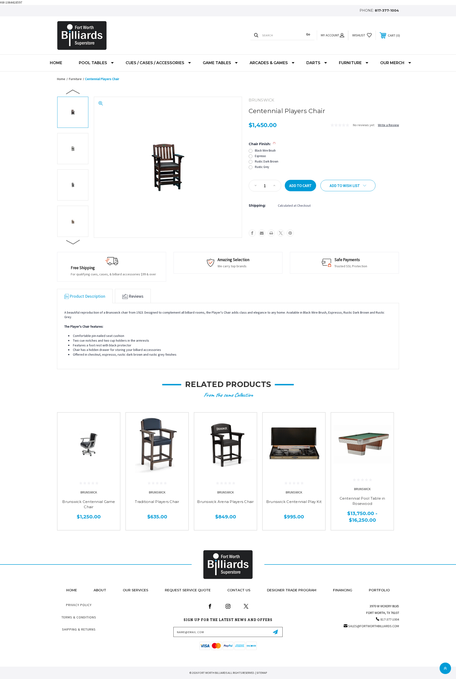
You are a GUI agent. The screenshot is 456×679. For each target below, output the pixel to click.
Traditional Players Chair (157, 501)
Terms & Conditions (79, 617)
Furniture (350, 63)
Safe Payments (347, 259)
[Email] (261, 233)
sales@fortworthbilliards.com (373, 626)
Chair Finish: (262, 144)
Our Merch (392, 63)
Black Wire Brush (265, 150)
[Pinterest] (290, 233)
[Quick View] (110, 422)
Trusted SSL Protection (350, 266)
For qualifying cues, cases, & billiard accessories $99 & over (113, 274)
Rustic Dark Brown (266, 161)
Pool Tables (93, 63)
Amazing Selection (233, 259)
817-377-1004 (387, 10)
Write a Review (388, 125)
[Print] (271, 233)
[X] (280, 233)
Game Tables (217, 63)
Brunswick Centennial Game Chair (88, 504)
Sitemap (261, 672)
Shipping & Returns (79, 629)
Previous (73, 91)
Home (56, 63)
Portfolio (379, 590)
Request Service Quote (188, 590)
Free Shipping (83, 267)
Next (73, 241)
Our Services (135, 590)
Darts (313, 63)
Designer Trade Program (291, 590)
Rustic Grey (262, 166)
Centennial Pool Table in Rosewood (362, 501)
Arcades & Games (269, 63)
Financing (342, 590)
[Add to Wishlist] (110, 434)
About (100, 590)
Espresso (260, 156)
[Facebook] (252, 233)
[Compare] (110, 446)
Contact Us (238, 590)
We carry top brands (232, 266)
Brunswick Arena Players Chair (225, 501)
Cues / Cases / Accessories (155, 63)
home (71, 590)
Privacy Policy (79, 605)
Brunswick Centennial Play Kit (294, 501)
